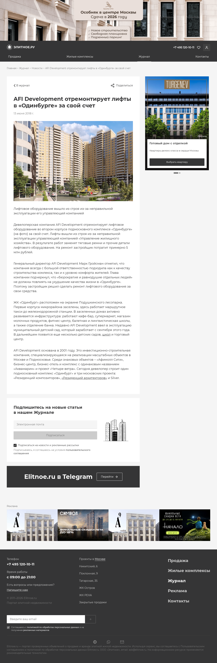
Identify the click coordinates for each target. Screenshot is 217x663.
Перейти (107, 476)
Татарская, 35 (88, 580)
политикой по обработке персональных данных (53, 627)
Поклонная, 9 (88, 573)
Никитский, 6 (88, 566)
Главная (11, 68)
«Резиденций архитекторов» (84, 378)
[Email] (122, 642)
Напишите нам (17, 590)
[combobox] (100, 559)
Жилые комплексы (79, 56)
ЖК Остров (87, 588)
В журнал (23, 85)
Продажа (14, 56)
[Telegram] (95, 642)
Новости (37, 68)
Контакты (202, 56)
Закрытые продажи (93, 602)
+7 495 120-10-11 (20, 564)
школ (106, 334)
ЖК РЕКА (85, 595)
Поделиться (124, 85)
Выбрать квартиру (177, 162)
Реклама (177, 590)
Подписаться (55, 435)
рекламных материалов (36, 630)
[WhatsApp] (108, 642)
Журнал (144, 56)
